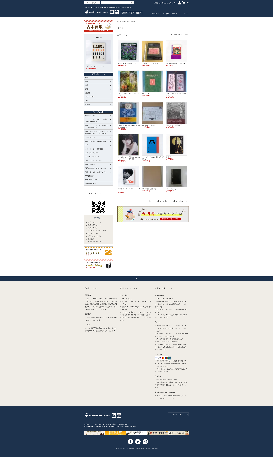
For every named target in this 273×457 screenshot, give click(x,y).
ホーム (119, 21)
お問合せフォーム (178, 414)
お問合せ (166, 14)
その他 (133, 21)
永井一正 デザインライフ (95, 67)
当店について (176, 14)
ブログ (185, 14)
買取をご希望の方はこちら (164, 3)
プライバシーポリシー (95, 236)
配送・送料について (94, 225)
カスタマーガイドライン (96, 241)
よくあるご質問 (93, 233)
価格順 (180, 34)
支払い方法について (94, 222)
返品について (92, 228)
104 (182, 201)
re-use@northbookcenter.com (98, 426)
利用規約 (91, 239)
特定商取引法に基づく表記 (97, 230)
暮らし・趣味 (125, 21)
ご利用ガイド (156, 14)
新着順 (186, 34)
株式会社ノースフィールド (93, 424)
